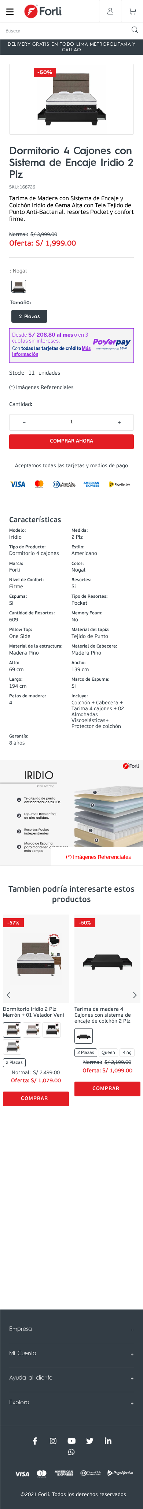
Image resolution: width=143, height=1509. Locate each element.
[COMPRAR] (71, 441)
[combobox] (71, 30)
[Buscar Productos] (134, 29)
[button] (18, 286)
